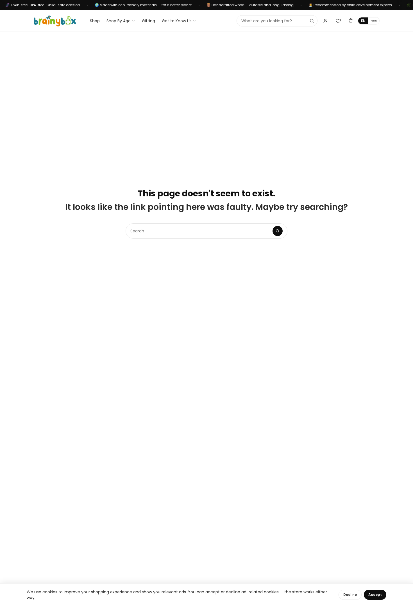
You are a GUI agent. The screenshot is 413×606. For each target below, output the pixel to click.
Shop (95, 21)
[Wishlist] (338, 21)
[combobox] (277, 20)
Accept (375, 594)
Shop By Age (118, 21)
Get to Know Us (177, 21)
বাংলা (373, 20)
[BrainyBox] (54, 20)
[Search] (278, 231)
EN (363, 20)
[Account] (325, 21)
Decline (350, 594)
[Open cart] (351, 21)
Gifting (148, 21)
